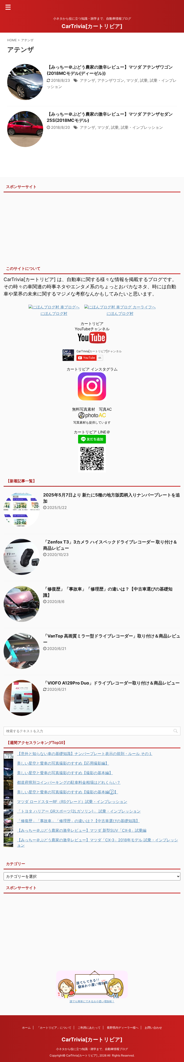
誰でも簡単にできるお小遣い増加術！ (92, 1001)
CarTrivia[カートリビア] (92, 26)
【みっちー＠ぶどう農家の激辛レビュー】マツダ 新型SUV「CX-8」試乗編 (81, 830)
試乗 (144, 80)
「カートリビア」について (54, 1027)
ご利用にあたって (89, 1027)
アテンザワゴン (110, 80)
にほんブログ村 (53, 313)
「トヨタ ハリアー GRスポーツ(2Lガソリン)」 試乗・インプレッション (79, 811)
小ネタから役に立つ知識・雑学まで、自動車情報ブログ (92, 1049)
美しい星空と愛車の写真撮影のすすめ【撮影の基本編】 (65, 772)
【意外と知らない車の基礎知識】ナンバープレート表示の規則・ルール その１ (84, 753)
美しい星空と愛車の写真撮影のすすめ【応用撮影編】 (63, 763)
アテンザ (87, 80)
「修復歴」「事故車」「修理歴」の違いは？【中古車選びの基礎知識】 (78, 820)
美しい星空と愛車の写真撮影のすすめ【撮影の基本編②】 (67, 792)
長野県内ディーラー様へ (122, 1027)
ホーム (26, 1027)
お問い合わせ (153, 1027)
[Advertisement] (92, 227)
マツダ (132, 80)
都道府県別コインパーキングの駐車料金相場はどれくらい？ (69, 782)
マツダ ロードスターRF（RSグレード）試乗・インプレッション (72, 801)
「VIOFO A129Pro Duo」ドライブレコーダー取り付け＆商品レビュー (111, 682)
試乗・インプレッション (142, 127)
